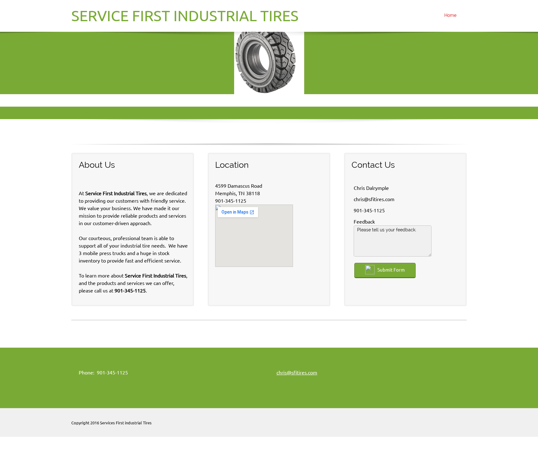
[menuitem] (448, 16)
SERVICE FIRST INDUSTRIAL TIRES (185, 15)
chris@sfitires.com (296, 372)
